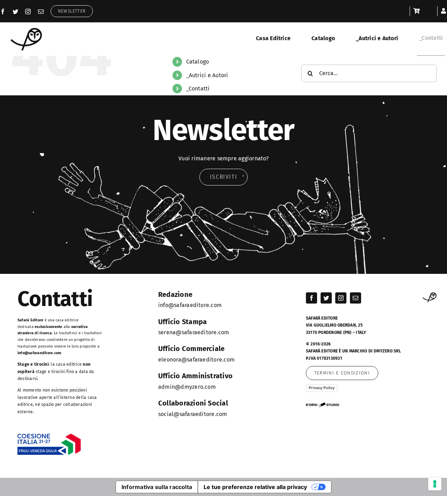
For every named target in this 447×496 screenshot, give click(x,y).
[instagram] (28, 11)
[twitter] (15, 11)
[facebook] (3, 11)
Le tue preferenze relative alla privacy (255, 486)
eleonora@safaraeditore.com (196, 359)
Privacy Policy (322, 387)
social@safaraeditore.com (192, 414)
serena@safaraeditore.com (193, 332)
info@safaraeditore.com (39, 353)
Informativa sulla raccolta (157, 486)
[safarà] (26, 30)
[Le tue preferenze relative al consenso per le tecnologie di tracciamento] (434, 483)
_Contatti (198, 88)
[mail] (41, 11)
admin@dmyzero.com (187, 387)
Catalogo (197, 61)
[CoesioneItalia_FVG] (49, 436)
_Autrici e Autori (207, 75)
